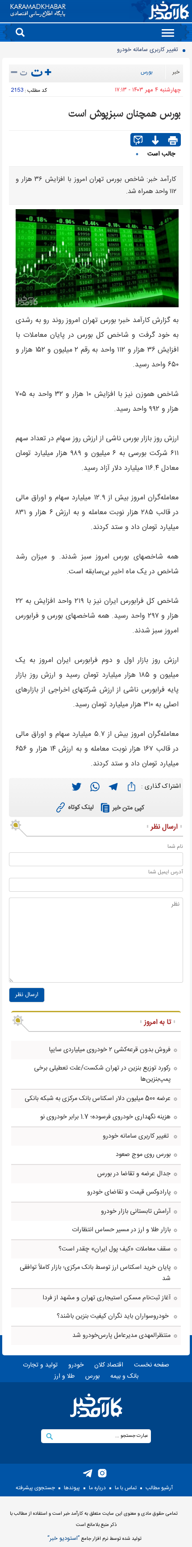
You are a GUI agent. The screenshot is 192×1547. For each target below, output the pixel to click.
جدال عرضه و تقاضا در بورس (134, 1174)
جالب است (161, 154)
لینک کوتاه (81, 807)
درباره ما (97, 1487)
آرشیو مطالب (159, 1487)
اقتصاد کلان (108, 1365)
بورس (147, 72)
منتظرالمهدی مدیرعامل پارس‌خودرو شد (121, 1335)
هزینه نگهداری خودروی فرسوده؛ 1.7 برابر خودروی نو (105, 1117)
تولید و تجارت (40, 1365)
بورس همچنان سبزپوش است (124, 113)
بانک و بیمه (124, 1376)
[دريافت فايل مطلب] (155, 140)
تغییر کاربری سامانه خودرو (148, 50)
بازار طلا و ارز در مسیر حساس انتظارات (121, 1230)
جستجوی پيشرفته (35, 1487)
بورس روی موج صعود (143, 1154)
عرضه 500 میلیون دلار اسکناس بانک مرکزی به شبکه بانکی (98, 1098)
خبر (175, 72)
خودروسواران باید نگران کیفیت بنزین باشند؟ (114, 1316)
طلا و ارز (64, 1376)
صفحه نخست (151, 1365)
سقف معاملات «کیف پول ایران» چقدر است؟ (114, 1249)
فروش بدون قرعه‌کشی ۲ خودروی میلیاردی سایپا (110, 1049)
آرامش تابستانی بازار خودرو (136, 1211)
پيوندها (72, 1487)
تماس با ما (126, 1487)
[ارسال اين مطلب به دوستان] (138, 140)
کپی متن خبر (128, 808)
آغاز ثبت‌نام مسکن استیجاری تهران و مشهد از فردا (106, 1298)
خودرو (75, 1365)
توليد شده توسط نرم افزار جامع (94, 1538)
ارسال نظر (26, 995)
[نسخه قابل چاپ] (173, 140)
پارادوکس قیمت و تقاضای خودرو (129, 1192)
